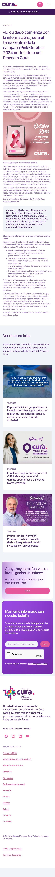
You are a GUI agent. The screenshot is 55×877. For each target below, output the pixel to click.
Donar (27, 591)
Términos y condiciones (37, 663)
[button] (49, 4)
